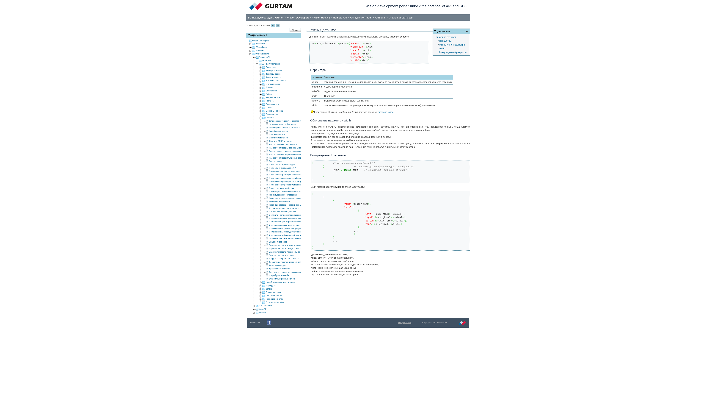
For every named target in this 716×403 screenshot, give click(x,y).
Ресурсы (270, 101)
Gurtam (279, 17)
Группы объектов (274, 295)
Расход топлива (276, 161)
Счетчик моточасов (278, 138)
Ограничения (272, 114)
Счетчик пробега (277, 134)
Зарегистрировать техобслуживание (286, 245)
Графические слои (274, 299)
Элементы (271, 67)
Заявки (269, 289)
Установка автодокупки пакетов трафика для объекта (294, 121)
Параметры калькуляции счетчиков (286, 191)
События (270, 94)
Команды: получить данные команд (286, 198)
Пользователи (272, 104)
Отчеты (269, 107)
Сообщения (271, 91)
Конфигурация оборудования (283, 195)
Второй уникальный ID (279, 275)
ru (278, 25)
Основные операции (275, 111)
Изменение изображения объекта (285, 235)
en (273, 25)
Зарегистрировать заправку (282, 255)
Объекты (380, 17)
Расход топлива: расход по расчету (286, 148)
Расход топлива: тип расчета (283, 144)
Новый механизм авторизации (280, 282)
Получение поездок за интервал (284, 171)
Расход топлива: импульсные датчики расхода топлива (295, 158)
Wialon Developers (298, 17)
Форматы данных (274, 74)
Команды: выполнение (279, 201)
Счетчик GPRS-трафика (280, 141)
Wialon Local (261, 47)
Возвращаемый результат (453, 52)
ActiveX (262, 312)
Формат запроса (273, 77)
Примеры (266, 60)
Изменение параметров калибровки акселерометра (293, 222)
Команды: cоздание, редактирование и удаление (292, 205)
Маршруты (271, 285)
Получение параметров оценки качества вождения (293, 175)
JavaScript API (265, 305)
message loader (386, 112)
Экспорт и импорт (274, 70)
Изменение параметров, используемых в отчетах (292, 225)
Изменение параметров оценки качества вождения (293, 218)
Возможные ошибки (275, 302)
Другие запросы (273, 292)
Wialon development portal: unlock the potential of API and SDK (416, 6)
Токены (269, 87)
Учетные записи (273, 84)
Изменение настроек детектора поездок (288, 232)
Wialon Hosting (321, 17)
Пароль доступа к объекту (281, 188)
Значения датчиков (400, 17)
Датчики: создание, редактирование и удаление (291, 272)
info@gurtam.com (404, 322)
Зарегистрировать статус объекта (285, 248)
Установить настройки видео (282, 124)
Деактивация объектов (280, 269)
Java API (263, 309)
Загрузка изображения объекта (284, 258)
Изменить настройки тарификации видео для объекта (294, 215)
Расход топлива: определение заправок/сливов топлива (295, 154)
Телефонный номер (278, 131)
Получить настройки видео (282, 164)
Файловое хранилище (276, 80)
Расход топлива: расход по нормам (286, 151)
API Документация (361, 17)
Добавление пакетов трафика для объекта (289, 262)
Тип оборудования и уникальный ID (286, 127)
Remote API (340, 17)
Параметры (445, 41)
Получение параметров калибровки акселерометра (293, 178)
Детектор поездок (277, 265)
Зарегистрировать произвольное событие (289, 252)
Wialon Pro (260, 44)
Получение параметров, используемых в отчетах (292, 181)
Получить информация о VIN (282, 168)
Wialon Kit (260, 50)
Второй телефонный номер (282, 279)
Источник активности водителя (284, 208)
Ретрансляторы (273, 97)
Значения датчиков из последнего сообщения (291, 238)
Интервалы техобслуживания (283, 211)
